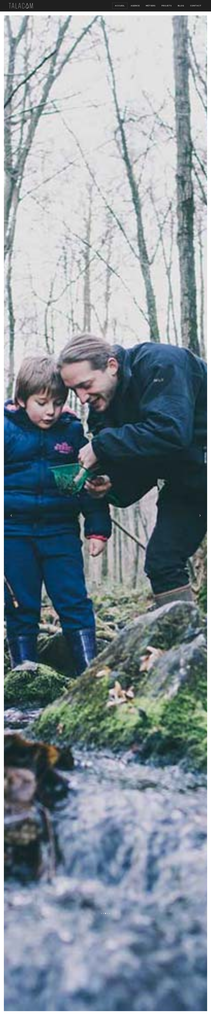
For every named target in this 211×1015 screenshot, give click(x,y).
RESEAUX (36, 406)
